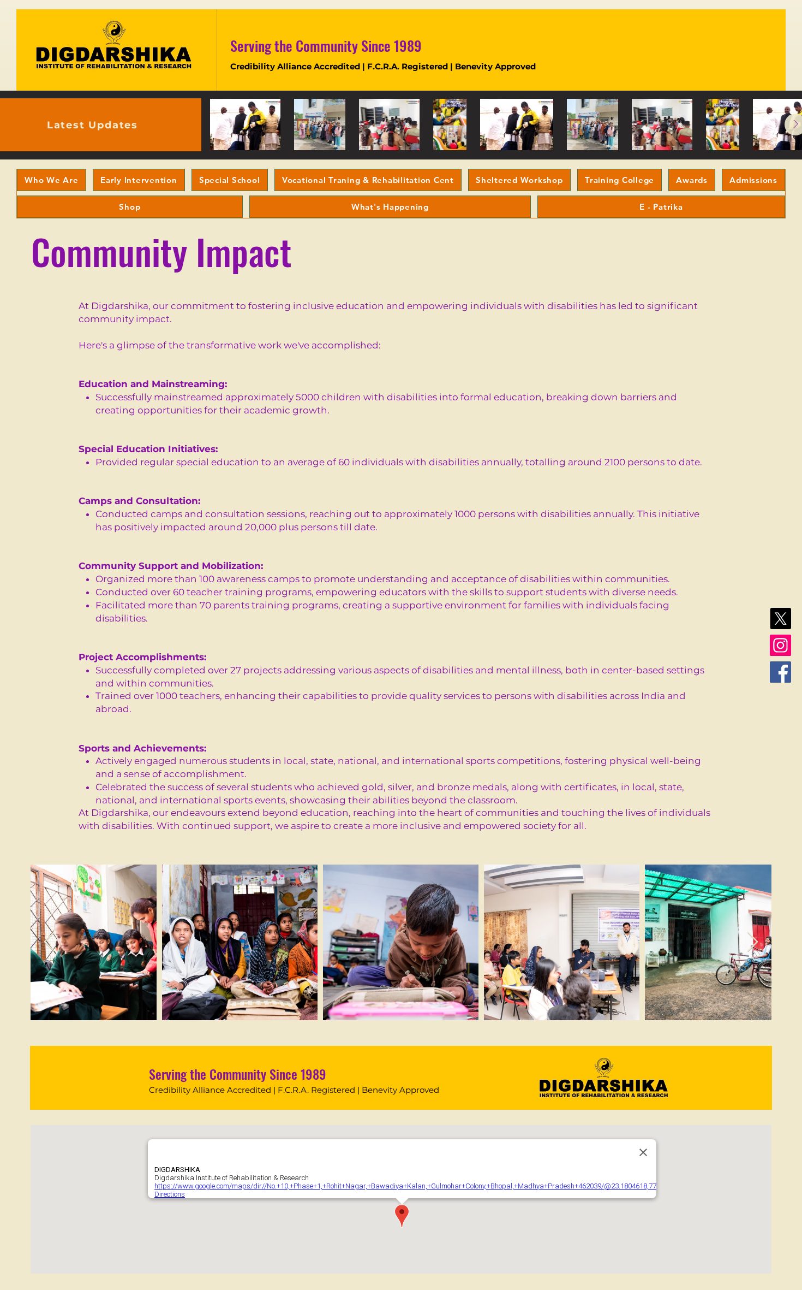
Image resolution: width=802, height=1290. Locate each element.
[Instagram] (780, 645)
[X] (780, 618)
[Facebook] (780, 672)
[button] (51, 180)
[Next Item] (752, 942)
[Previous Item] (49, 942)
